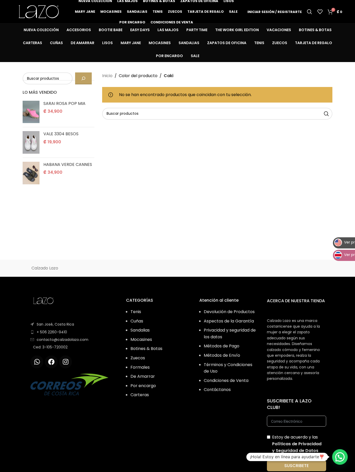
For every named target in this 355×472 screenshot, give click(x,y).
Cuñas (136, 321)
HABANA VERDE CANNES (67, 164)
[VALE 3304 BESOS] (31, 142)
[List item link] (73, 332)
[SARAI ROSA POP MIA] (31, 112)
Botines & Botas (146, 349)
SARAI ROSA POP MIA (64, 103)
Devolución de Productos (229, 312)
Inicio (107, 76)
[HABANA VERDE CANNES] (31, 173)
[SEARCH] (326, 114)
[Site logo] (39, 11)
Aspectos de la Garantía (229, 321)
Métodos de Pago (221, 346)
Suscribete (296, 466)
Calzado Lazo (44, 268)
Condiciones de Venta (226, 380)
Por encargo (143, 386)
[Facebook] (51, 361)
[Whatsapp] (36, 361)
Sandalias (140, 330)
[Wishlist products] (320, 11)
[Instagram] (65, 361)
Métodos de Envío (222, 355)
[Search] (309, 11)
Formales (140, 367)
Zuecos (137, 358)
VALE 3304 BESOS (60, 134)
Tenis (135, 312)
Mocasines (141, 339)
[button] (340, 457)
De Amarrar (142, 376)
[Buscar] (83, 78)
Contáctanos (217, 390)
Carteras (139, 395)
